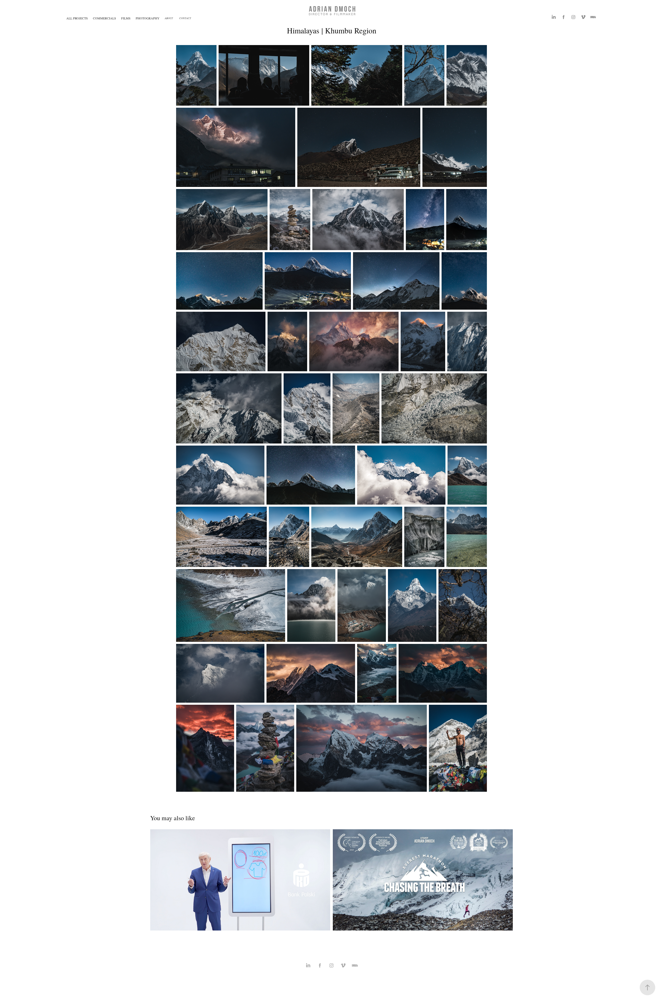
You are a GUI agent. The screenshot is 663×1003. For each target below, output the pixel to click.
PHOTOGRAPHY (148, 18)
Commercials (104, 18)
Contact (185, 18)
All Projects (77, 18)
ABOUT (169, 18)
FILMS (126, 18)
